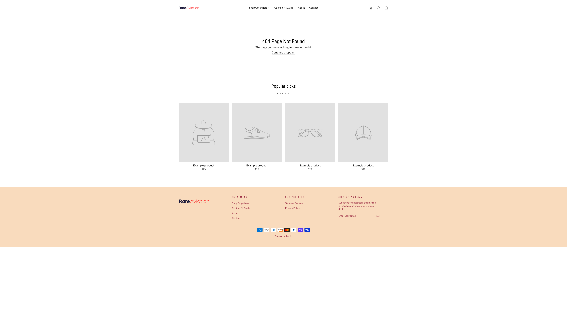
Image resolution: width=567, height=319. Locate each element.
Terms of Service (294, 203)
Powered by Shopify (283, 236)
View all (283, 93)
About (301, 7)
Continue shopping (283, 52)
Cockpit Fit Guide (283, 7)
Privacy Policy (292, 208)
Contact (313, 7)
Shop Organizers (258, 7)
